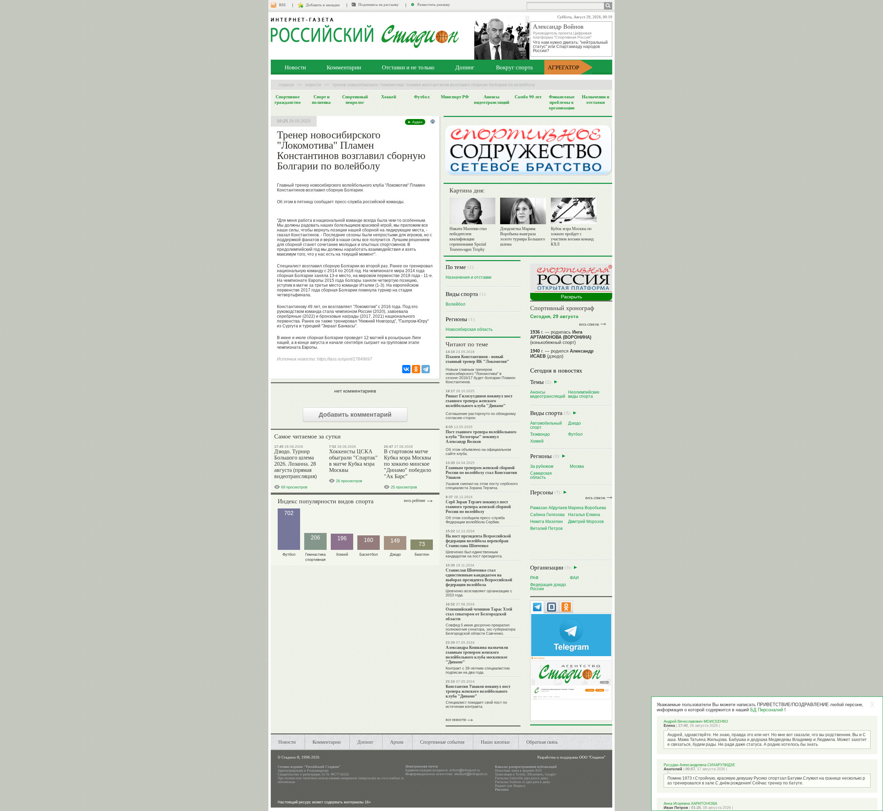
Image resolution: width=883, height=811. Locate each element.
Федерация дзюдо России (548, 586)
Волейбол (455, 304)
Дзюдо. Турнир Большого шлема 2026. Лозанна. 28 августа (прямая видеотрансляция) (295, 463)
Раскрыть (571, 296)
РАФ (534, 577)
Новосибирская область (469, 329)
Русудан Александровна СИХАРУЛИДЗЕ (699, 765)
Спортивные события (442, 742)
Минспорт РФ (455, 96)
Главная (286, 84)
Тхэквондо (540, 434)
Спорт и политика (321, 99)
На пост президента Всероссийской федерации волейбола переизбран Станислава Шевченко (478, 540)
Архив (397, 742)
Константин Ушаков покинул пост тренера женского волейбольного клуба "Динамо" (478, 691)
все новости (456, 719)
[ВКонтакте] (406, 369)
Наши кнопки (495, 742)
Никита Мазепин (546, 521)
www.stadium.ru (392, 778)
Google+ (551, 774)
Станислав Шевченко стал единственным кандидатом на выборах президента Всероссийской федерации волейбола (479, 577)
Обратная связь (542, 742)
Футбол (421, 96)
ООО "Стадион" (592, 757)
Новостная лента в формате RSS (518, 770)
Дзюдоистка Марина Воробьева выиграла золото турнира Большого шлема (522, 236)
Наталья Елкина (584, 514)
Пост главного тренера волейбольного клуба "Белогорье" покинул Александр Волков (481, 436)
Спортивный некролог (355, 99)
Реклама (501, 789)
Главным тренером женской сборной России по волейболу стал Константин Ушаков (481, 472)
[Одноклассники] (416, 369)
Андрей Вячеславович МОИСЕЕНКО (696, 721)
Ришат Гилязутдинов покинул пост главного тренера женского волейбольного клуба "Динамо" (479, 400)
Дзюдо (574, 423)
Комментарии (344, 67)
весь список (589, 324)
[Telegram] (425, 369)
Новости (295, 67)
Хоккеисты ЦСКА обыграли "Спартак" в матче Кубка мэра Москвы (353, 460)
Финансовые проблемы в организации (562, 102)
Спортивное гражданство (288, 99)
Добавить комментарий (355, 414)
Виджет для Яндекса (510, 786)
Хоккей (388, 96)
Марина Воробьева (587, 507)
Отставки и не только (408, 67)
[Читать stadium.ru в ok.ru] (571, 677)
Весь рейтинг (415, 500)
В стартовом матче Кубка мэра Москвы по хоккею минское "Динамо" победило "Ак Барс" (407, 463)
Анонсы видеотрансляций (491, 99)
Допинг (464, 67)
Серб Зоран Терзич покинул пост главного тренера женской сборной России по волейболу (478, 506)
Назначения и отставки (595, 99)
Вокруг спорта (514, 67)
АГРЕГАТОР (563, 67)
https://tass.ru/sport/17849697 (344, 359)
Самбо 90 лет (528, 96)
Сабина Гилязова (547, 514)
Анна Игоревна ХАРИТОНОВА (690, 803)
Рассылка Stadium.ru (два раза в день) (522, 782)
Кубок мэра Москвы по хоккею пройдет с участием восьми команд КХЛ (572, 236)
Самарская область (541, 475)
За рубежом (541, 466)
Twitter (520, 774)
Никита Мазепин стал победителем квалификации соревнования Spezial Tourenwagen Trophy (468, 239)
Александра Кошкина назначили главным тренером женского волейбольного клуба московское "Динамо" (477, 654)
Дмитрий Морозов (586, 521)
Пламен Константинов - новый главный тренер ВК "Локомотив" (477, 359)
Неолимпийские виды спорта (583, 394)
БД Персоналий (766, 709)
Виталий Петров (546, 528)
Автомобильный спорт (546, 425)
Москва (577, 466)
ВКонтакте (535, 774)
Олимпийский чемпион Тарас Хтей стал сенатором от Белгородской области (479, 614)
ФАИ (574, 577)
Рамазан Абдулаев (548, 507)
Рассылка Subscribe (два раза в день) (521, 778)
